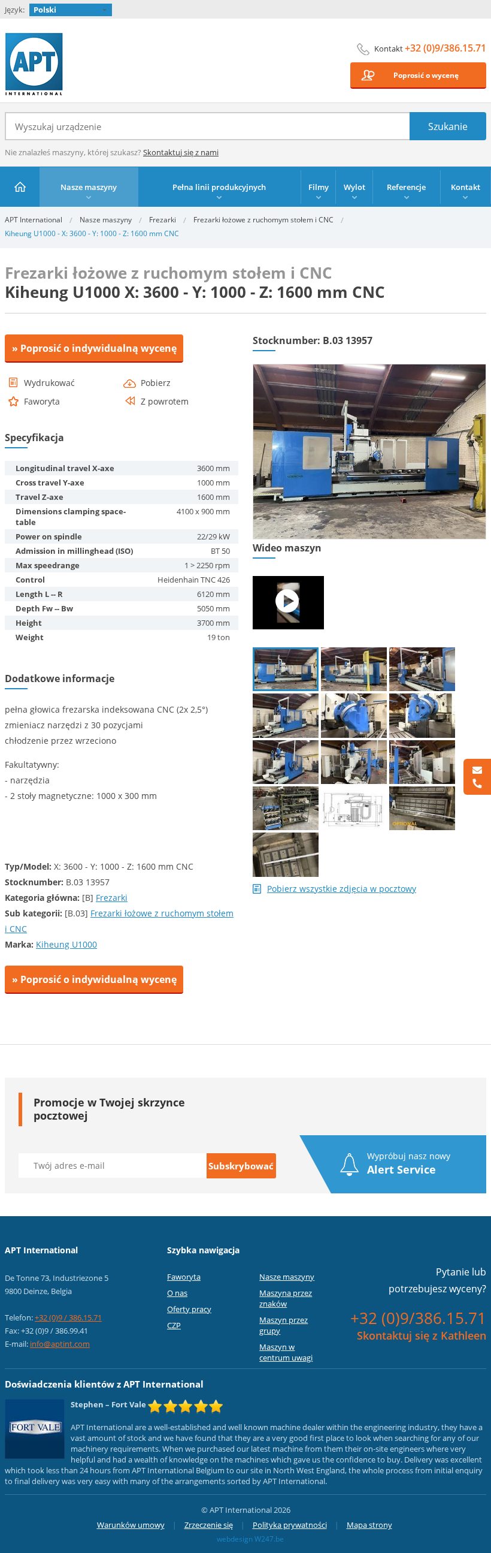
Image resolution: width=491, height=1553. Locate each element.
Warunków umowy (131, 1524)
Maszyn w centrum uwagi (286, 1352)
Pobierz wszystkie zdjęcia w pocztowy (341, 888)
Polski (45, 9)
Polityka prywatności (290, 1524)
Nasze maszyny (106, 220)
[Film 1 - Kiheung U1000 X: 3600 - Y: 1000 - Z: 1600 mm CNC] (288, 602)
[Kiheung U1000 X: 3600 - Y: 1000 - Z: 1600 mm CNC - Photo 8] (354, 762)
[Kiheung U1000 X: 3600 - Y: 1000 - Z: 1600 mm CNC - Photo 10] (286, 808)
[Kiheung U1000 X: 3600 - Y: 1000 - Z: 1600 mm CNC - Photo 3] (422, 669)
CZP (174, 1325)
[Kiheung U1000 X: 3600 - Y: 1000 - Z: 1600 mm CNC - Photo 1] (369, 369)
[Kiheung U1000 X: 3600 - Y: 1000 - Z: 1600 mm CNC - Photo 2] (354, 669)
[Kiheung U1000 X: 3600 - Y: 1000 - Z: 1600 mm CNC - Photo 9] (422, 762)
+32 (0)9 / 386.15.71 (68, 1317)
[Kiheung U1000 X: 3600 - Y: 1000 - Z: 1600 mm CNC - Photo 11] (354, 808)
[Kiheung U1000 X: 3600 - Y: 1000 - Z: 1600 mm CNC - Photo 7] (286, 762)
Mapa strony (369, 1524)
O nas (177, 1292)
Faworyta (184, 1276)
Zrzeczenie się (208, 1524)
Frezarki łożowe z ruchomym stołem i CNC (263, 220)
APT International (34, 64)
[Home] (20, 187)
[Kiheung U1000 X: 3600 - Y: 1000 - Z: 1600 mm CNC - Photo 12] (422, 808)
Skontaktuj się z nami (181, 152)
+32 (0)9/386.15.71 (445, 48)
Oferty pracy (189, 1309)
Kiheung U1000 (66, 944)
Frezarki (162, 220)
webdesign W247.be (250, 1539)
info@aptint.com (60, 1343)
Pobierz (156, 383)
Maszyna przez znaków (285, 1298)
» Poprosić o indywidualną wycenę (94, 348)
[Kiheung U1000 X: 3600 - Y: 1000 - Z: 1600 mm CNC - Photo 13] (286, 854)
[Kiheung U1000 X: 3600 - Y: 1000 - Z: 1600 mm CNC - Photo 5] (354, 715)
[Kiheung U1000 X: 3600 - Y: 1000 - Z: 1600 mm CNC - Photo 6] (422, 715)
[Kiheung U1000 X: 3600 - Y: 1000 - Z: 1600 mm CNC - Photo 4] (286, 715)
